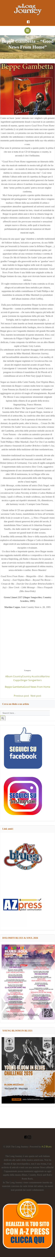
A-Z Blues (47, 1146)
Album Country (13, 676)
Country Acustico (31, 676)
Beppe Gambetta (14, 686)
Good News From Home (37, 686)
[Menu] (27, 30)
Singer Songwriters (31, 680)
